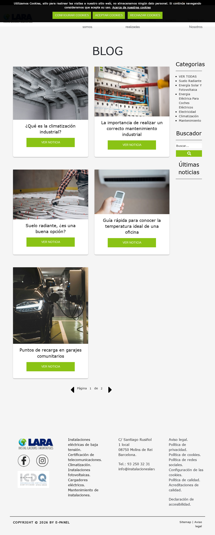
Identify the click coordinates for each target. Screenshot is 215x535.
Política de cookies (184, 455)
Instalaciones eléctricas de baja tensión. (83, 444)
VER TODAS (188, 76)
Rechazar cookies (145, 15)
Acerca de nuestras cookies (131, 7)
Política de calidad (184, 480)
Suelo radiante (190, 81)
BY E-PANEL (60, 522)
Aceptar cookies (109, 15)
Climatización (189, 116)
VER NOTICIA (50, 142)
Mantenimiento (190, 120)
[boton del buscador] (189, 153)
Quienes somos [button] (87, 23)
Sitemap (185, 522)
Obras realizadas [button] (133, 23)
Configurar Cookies (72, 15)
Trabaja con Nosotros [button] (195, 23)
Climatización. (79, 465)
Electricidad (187, 111)
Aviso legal (178, 439)
